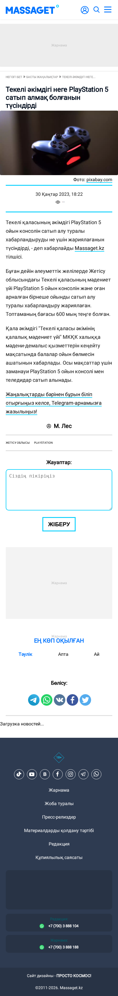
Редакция (59, 844)
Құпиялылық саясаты (59, 857)
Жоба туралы (59, 803)
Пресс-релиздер (59, 817)
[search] (96, 9)
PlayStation (43, 442)
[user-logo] (84, 13)
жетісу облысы (18, 442)
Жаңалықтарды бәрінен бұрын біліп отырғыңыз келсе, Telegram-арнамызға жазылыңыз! (54, 402)
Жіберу (59, 524)
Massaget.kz (89, 248)
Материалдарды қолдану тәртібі (59, 830)
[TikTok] (19, 774)
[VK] (45, 774)
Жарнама (59, 790)
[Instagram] (70, 774)
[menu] (107, 9)
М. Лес (63, 425)
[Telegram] (83, 774)
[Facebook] (57, 774)
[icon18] (59, 760)
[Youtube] (32, 774)
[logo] (32, 9)
